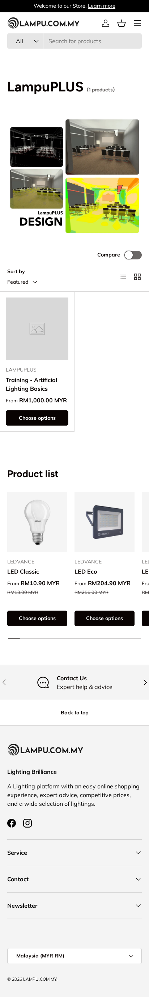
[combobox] (74, 41)
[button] (121, 23)
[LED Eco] (104, 522)
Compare (108, 254)
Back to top (75, 712)
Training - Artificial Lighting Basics (31, 384)
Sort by (16, 271)
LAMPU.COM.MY (39, 979)
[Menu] (137, 23)
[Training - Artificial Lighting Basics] (37, 329)
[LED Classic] (37, 522)
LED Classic (23, 571)
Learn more (101, 6)
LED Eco (85, 571)
